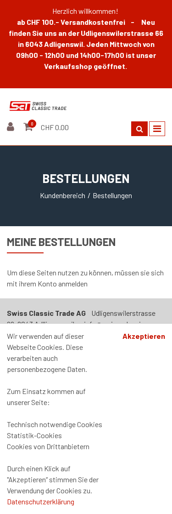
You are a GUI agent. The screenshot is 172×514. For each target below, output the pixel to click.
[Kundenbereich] (12, 127)
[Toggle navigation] (157, 128)
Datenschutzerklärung (40, 501)
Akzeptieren (143, 335)
